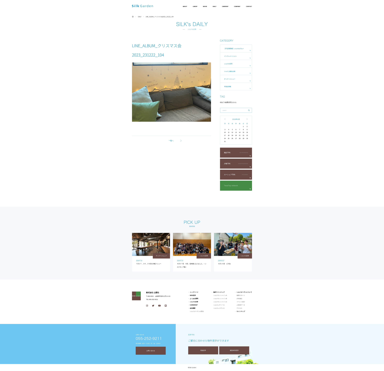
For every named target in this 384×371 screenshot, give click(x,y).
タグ (222, 102)
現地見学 (203, 350)
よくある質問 (194, 298)
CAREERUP (225, 6)
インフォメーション (230, 56)
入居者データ (241, 305)
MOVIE (205, 6)
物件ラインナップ (219, 292)
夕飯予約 (227, 163)
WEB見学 (193, 295)
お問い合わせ (150, 350)
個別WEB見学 (234, 350)
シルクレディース (219, 305)
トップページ (194, 292)
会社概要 (192, 308)
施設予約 (227, 152)
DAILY (214, 6)
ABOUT (185, 6)
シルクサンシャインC (220, 302)
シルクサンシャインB (220, 298)
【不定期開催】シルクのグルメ (234, 48)
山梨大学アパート (230, 102)
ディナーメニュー (229, 79)
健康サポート (241, 295)
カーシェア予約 (229, 174)
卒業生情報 (227, 86)
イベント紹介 (241, 302)
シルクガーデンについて (244, 292)
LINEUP (195, 6)
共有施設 (239, 298)
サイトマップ (241, 311)
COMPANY (237, 6)
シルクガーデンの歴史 (197, 311)
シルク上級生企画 (229, 71)
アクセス (239, 308)
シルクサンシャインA (220, 295)
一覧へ (171, 141)
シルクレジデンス (219, 308)
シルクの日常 (228, 64)
